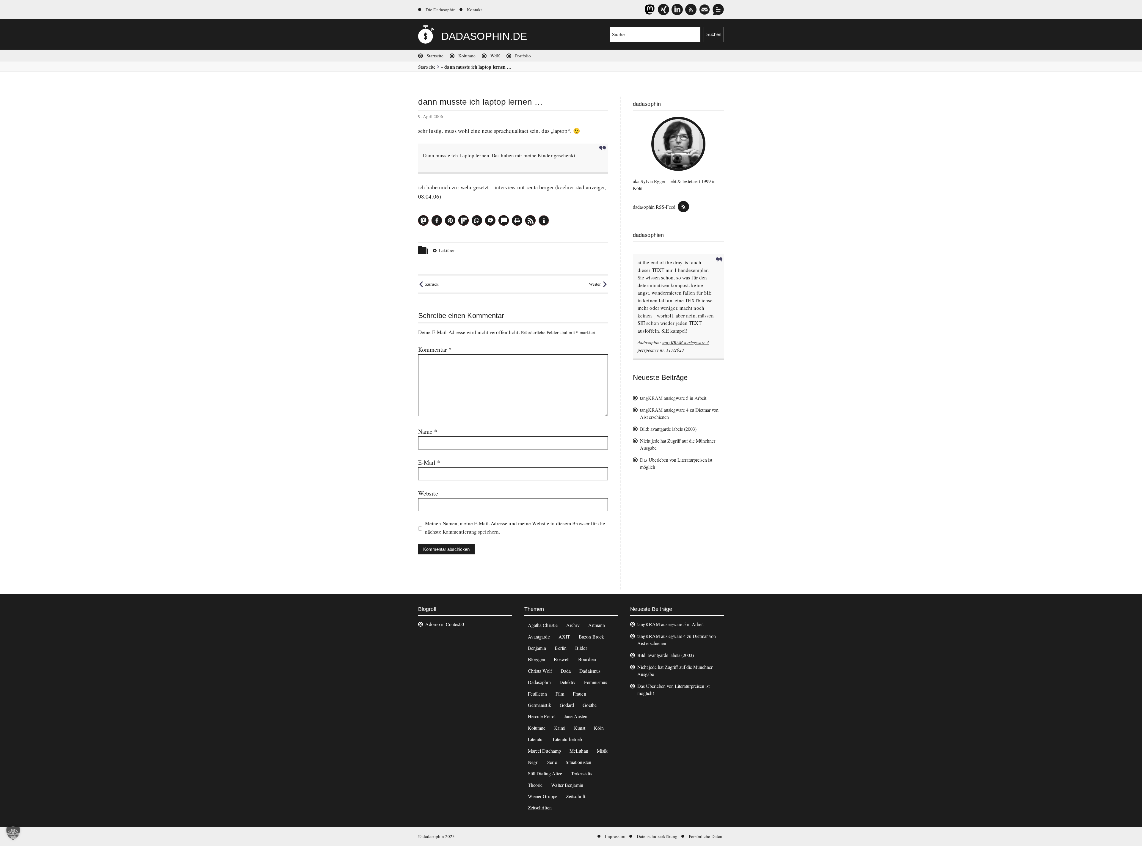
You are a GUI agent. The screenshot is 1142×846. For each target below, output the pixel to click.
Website (428, 493)
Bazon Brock (591, 636)
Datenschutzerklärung (657, 836)
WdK (495, 56)
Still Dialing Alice (545, 773)
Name (427, 431)
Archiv (573, 625)
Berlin (561, 648)
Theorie (535, 785)
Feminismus (595, 682)
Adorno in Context (442, 624)
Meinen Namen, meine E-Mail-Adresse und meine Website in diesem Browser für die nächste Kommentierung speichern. (515, 527)
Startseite (435, 56)
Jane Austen (575, 716)
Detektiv (567, 682)
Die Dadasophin (441, 9)
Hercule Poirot (542, 716)
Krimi (559, 728)
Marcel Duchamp (544, 751)
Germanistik (539, 705)
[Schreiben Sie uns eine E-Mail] (704, 9)
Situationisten (578, 762)
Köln (598, 728)
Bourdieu (587, 659)
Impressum (615, 836)
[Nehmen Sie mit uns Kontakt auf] (718, 9)
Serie (552, 762)
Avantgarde (539, 636)
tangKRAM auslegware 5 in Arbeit (673, 398)
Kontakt (474, 9)
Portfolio (523, 56)
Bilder (581, 648)
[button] (423, 220)
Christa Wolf (540, 671)
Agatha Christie (543, 625)
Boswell (562, 659)
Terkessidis (581, 773)
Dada (566, 671)
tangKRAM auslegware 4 (685, 342)
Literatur (536, 739)
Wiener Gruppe (542, 796)
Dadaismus (589, 671)
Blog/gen (536, 659)
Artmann (596, 625)
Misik (602, 751)
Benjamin (537, 648)
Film (560, 694)
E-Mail (429, 462)
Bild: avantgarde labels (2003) (668, 429)
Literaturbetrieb (567, 739)
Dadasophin (539, 682)
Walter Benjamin (567, 785)
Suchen (713, 34)
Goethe (590, 705)
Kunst (580, 728)
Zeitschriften (540, 807)
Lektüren (447, 250)
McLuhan (579, 751)
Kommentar (434, 349)
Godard (567, 705)
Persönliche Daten (705, 836)
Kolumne (467, 56)
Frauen (579, 694)
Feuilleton (537, 694)
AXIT (564, 636)
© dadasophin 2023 (436, 836)
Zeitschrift (575, 796)
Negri (533, 762)
